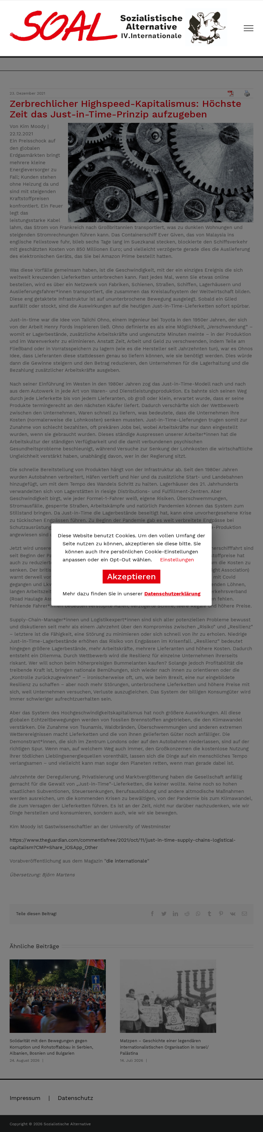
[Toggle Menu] (249, 28)
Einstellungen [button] (177, 560)
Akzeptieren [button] (131, 576)
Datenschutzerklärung (172, 594)
